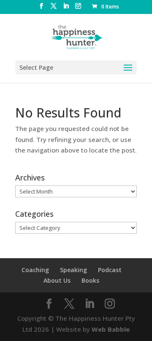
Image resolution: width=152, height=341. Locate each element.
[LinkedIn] (66, 8)
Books (90, 280)
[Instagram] (78, 8)
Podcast (110, 270)
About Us (57, 280)
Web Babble (111, 329)
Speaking (73, 270)
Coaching (35, 270)
